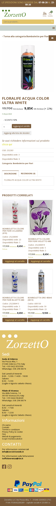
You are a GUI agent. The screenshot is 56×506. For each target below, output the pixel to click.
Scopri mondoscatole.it (12, 439)
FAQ (4, 434)
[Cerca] (52, 21)
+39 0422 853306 (14, 366)
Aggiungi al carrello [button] (15, 261)
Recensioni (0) (28, 173)
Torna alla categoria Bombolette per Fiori (26, 36)
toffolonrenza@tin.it (12, 458)
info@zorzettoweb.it (13, 451)
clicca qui (7, 144)
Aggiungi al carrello (21, 126)
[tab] (10, 173)
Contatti (5, 427)
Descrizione (10, 173)
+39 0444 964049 (14, 398)
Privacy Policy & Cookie (12, 432)
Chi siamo (6, 425)
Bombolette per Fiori (23, 163)
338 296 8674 (19, 368)
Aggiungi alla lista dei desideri (16, 133)
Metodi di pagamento (11, 436)
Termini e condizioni (11, 429)
